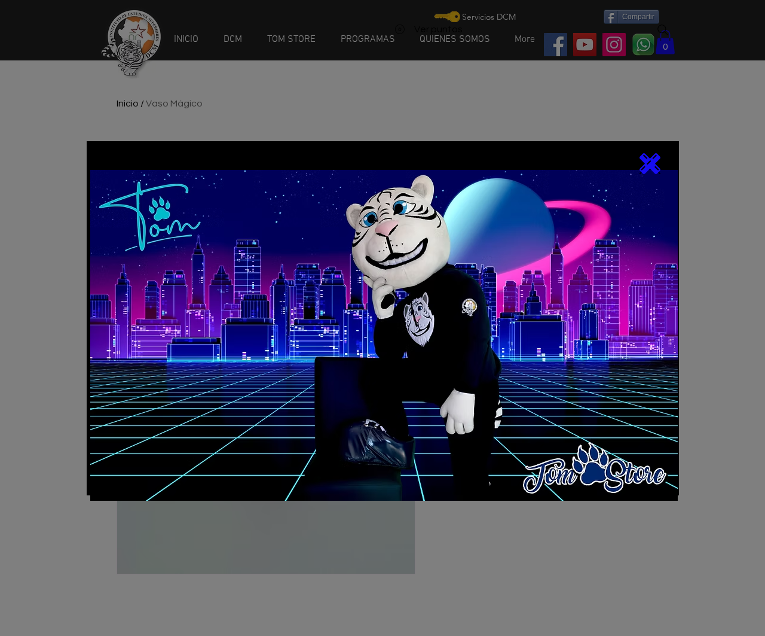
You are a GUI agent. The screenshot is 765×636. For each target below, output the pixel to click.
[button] (649, 163)
